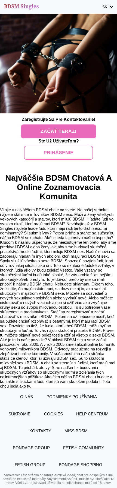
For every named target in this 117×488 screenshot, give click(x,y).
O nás (26, 396)
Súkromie (19, 414)
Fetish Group (30, 464)
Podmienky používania (72, 396)
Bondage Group (31, 447)
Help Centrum (92, 414)
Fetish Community (83, 447)
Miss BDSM (76, 431)
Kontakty (40, 431)
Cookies (53, 414)
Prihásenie (58, 152)
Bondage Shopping (80, 464)
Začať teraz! (58, 131)
